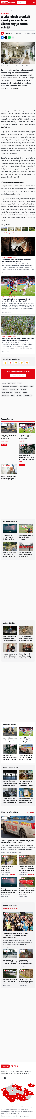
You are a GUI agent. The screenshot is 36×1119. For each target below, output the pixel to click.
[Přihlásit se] (29, 2)
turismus (17, 392)
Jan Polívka (11, 383)
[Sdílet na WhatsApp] (9, 37)
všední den (5, 395)
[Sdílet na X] (5, 37)
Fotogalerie (5, 225)
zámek (19, 395)
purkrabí (23, 389)
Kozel (19, 383)
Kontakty (28, 1071)
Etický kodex (20, 1071)
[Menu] (33, 2)
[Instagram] (5, 1078)
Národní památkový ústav (10, 386)
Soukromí (4, 1071)
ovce (31, 386)
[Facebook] (2, 1078)
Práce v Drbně (18, 1073)
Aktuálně (3, 11)
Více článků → (31, 812)
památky (4, 389)
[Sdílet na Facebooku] (2, 37)
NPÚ (27, 66)
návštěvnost (24, 386)
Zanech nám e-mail (18, 375)
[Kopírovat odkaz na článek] (12, 37)
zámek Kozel (28, 395)
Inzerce (26, 1073)
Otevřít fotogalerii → (8, 233)
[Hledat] (24, 2)
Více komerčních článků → (11, 908)
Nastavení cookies (6, 1073)
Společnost (11, 11)
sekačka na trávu (7, 392)
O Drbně (11, 1071)
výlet (12, 395)
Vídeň (25, 392)
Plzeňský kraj (14, 389)
